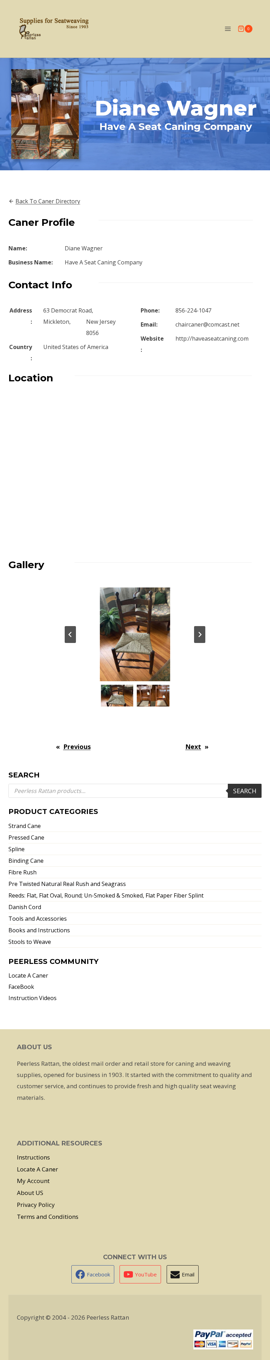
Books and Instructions (39, 930)
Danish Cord (24, 907)
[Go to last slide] (70, 634)
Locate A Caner (28, 975)
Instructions (33, 1157)
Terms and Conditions (47, 1217)
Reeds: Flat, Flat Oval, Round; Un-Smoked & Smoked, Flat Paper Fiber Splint (106, 895)
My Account (33, 1181)
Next (193, 746)
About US (30, 1193)
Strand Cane (24, 826)
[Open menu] (227, 28)
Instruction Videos (32, 998)
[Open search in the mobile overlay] (135, 791)
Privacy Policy (36, 1205)
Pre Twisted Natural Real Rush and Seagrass (67, 884)
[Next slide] (199, 634)
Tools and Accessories (37, 918)
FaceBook (21, 987)
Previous (77, 746)
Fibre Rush (22, 872)
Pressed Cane (26, 837)
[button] (117, 696)
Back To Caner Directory (47, 201)
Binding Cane (26, 861)
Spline (16, 849)
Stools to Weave (29, 942)
